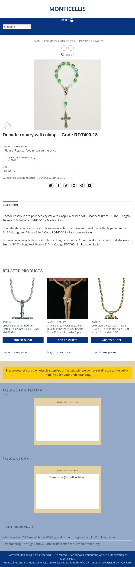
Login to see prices (15, 146)
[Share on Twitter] (66, 185)
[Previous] (2, 319)
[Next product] (64, 48)
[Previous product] (71, 48)
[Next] (132, 319)
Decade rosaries (91, 41)
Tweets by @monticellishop (67, 477)
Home (35, 41)
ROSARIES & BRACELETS (59, 41)
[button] (67, 20)
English (11, 26)
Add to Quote (23, 340)
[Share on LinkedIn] (89, 185)
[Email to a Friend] (74, 185)
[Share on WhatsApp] (51, 185)
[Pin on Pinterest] (82, 185)
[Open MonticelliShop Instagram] (67, 423)
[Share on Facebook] (58, 185)
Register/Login (24, 150)
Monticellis (67, 9)
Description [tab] (10, 204)
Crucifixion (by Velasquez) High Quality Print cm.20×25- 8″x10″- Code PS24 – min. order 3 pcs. (65, 329)
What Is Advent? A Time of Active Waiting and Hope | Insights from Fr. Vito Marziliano (59, 537)
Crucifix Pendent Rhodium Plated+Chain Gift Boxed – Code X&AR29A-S (21, 329)
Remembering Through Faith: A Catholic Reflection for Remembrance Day (51, 544)
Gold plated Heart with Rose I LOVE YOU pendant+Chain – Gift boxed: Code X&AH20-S (110, 329)
